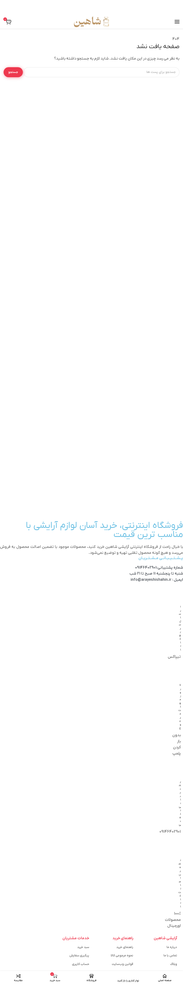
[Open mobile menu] (177, 21)
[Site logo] (91, 21)
